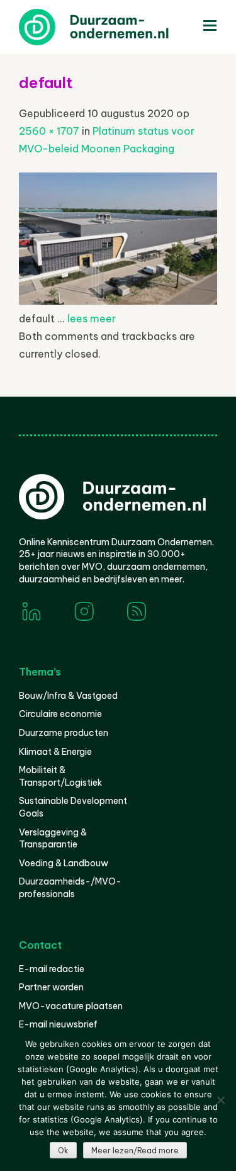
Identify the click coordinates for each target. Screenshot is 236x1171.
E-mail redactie (51, 969)
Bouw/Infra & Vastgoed (68, 695)
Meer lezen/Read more (135, 1150)
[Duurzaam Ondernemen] (113, 27)
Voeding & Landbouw (63, 863)
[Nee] (220, 1100)
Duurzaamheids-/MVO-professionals (70, 888)
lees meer (91, 318)
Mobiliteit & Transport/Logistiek (60, 776)
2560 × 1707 (49, 131)
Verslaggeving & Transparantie (53, 839)
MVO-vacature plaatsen (71, 1006)
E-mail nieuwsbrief (58, 1024)
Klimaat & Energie (55, 751)
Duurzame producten (63, 732)
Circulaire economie (60, 714)
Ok (63, 1150)
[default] (118, 301)
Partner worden (51, 987)
